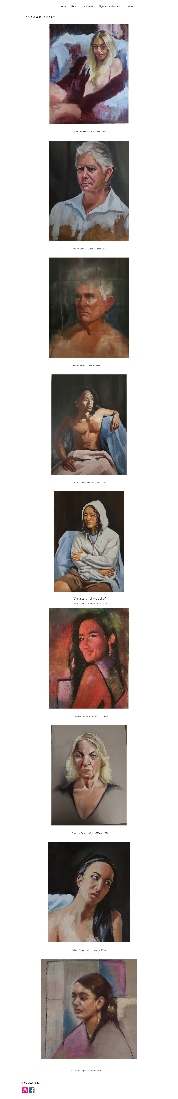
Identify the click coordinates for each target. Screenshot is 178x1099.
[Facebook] (31, 1090)
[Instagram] (25, 1090)
